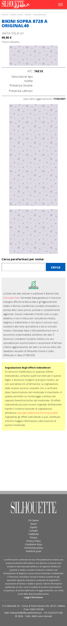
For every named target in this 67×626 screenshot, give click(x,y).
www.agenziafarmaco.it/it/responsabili (37, 412)
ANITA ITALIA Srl (12, 33)
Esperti (33, 527)
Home (5, 14)
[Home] (20, 4)
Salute (28, 14)
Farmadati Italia (11, 297)
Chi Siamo (33, 520)
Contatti (33, 530)
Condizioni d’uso (33, 544)
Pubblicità (33, 534)
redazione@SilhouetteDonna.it (26, 612)
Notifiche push (33, 551)
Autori (33, 523)
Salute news (33, 11)
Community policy (33, 547)
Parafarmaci (39, 14)
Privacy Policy (33, 540)
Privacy (33, 537)
